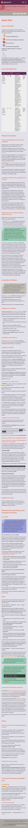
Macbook (4, 152)
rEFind (6, 503)
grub (13, 363)
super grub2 (19, 396)
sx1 (3, 52)
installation (8, 295)
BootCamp (10, 221)
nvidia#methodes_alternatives (8, 554)
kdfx (4, 54)
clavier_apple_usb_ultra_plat (10, 656)
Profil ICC (4, 164)
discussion (17, 106)
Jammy (14, 13)
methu (23, 812)
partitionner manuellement (17, 311)
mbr (18, 458)
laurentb (4, 56)
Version (24, 73)
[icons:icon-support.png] (4, 46)
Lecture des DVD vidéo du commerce (16, 162)
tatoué (20, 58)
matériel (18, 13)
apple (22, 13)
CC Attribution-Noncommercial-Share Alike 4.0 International (21, 825)
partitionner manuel (9, 340)
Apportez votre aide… (6, 9)
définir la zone (20, 698)
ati (16, 589)
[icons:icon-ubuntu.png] (4, 36)
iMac (25, 13)
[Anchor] (3, 20)
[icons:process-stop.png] (4, 43)
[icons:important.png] (4, 39)
